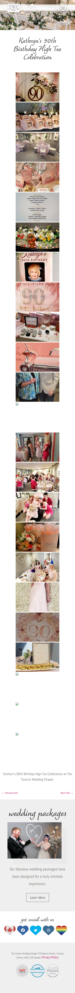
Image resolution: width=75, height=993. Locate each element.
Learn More (37, 897)
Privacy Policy (50, 957)
